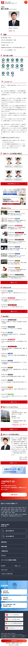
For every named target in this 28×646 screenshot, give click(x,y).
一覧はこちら (13, 282)
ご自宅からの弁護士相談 (7, 574)
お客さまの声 (4, 570)
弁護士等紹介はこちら (13, 184)
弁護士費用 (4, 546)
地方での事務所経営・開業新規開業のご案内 (9, 605)
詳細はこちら (13, 429)
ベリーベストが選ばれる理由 (8, 560)
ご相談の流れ (4, 551)
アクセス (3, 555)
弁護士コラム (18, 566)
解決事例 (3, 566)
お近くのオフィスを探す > (14, 644)
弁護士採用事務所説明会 (6, 592)
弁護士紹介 (4, 542)
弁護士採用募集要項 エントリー (8, 598)
